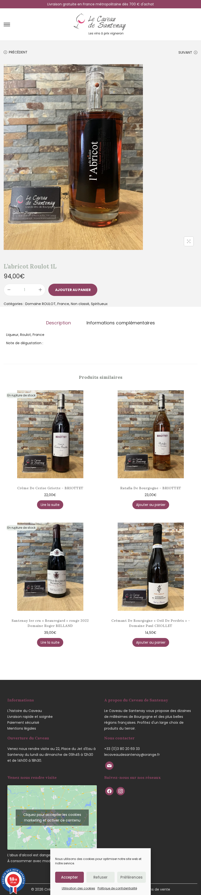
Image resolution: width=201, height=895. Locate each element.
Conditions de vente (152, 889)
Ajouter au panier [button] (150, 504)
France (63, 303)
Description (58, 323)
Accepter (69, 877)
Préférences (131, 877)
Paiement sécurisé (23, 722)
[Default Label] (109, 765)
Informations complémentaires (121, 323)
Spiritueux (99, 303)
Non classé (80, 303)
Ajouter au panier (73, 289)
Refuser (100, 877)
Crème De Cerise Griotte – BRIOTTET (50, 488)
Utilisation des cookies (78, 888)
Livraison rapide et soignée (30, 716)
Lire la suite (50, 504)
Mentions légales (21, 728)
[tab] (58, 323)
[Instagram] (120, 790)
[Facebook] (109, 790)
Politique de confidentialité (117, 888)
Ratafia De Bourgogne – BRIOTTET (150, 488)
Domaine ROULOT (40, 303)
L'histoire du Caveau (24, 710)
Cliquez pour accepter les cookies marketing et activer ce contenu (52, 817)
